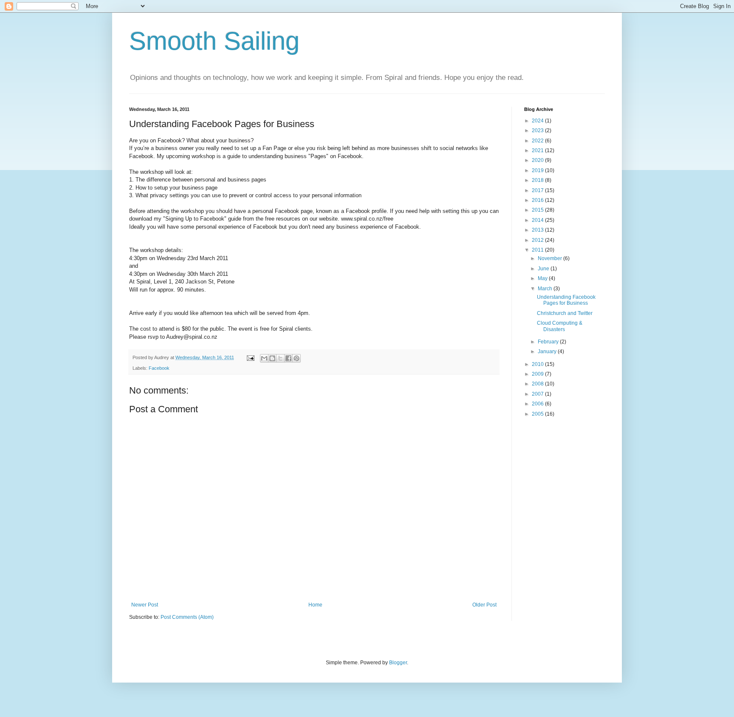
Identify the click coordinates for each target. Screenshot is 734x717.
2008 (538, 384)
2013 (538, 230)
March (545, 289)
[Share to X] (280, 358)
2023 (538, 130)
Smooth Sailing (214, 41)
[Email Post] (250, 357)
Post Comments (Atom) (187, 617)
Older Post (484, 605)
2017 (538, 190)
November (550, 258)
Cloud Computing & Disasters (559, 326)
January (548, 351)
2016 (538, 200)
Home (315, 605)
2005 (538, 414)
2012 (538, 240)
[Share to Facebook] (288, 358)
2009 (538, 374)
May (543, 278)
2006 (538, 404)
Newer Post (144, 605)
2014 (538, 220)
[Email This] (264, 358)
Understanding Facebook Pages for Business (566, 300)
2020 (538, 160)
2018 (538, 180)
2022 (538, 141)
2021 (538, 150)
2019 (538, 170)
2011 (538, 250)
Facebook (159, 368)
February (549, 342)
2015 (538, 210)
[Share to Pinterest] (296, 358)
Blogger (398, 663)
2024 (538, 121)
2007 (538, 394)
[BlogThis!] (272, 358)
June (544, 269)
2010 (538, 364)
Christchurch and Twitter (565, 313)
